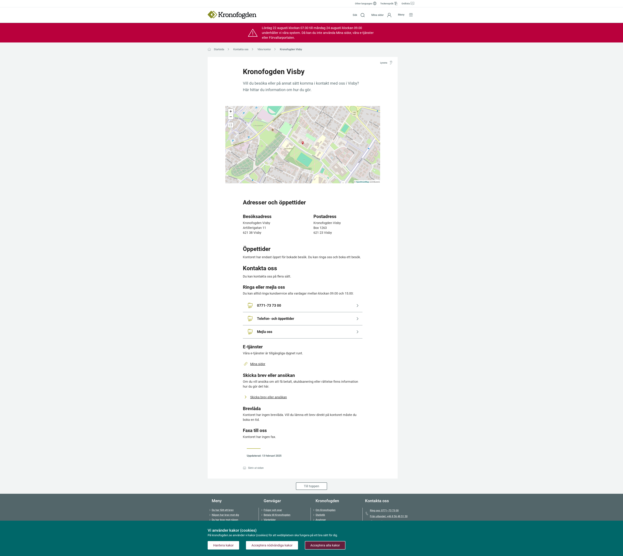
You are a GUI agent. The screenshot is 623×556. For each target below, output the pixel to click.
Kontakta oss (240, 49)
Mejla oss (264, 332)
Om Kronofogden (326, 510)
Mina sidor (257, 364)
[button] (359, 15)
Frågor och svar (273, 510)
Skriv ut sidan (256, 467)
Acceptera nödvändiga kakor (272, 545)
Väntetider (270, 519)
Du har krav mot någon (225, 519)
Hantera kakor (223, 545)
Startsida (219, 49)
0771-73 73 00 (269, 305)
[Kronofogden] (232, 15)
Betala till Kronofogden (277, 514)
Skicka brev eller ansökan (268, 397)
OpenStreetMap (362, 182)
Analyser (321, 519)
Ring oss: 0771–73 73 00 (384, 510)
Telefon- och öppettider (275, 319)
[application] (302, 144)
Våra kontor (264, 49)
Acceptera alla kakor (325, 545)
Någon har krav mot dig (225, 514)
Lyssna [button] (383, 62)
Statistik (320, 514)
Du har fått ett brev (223, 510)
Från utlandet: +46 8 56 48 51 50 (389, 516)
